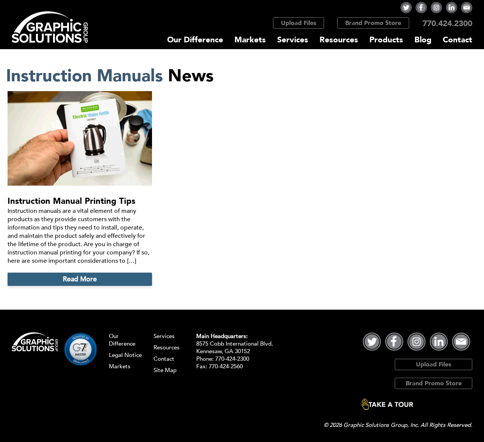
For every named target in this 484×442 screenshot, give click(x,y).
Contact (457, 39)
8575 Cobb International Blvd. (234, 343)
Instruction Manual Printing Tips (71, 201)
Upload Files (298, 23)
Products (386, 39)
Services (292, 39)
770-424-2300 (232, 359)
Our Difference (195, 39)
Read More (80, 279)
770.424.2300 (447, 23)
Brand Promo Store (373, 23)
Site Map (165, 370)
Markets (250, 39)
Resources (339, 39)
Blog (422, 39)
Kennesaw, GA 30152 (223, 351)
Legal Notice (125, 355)
